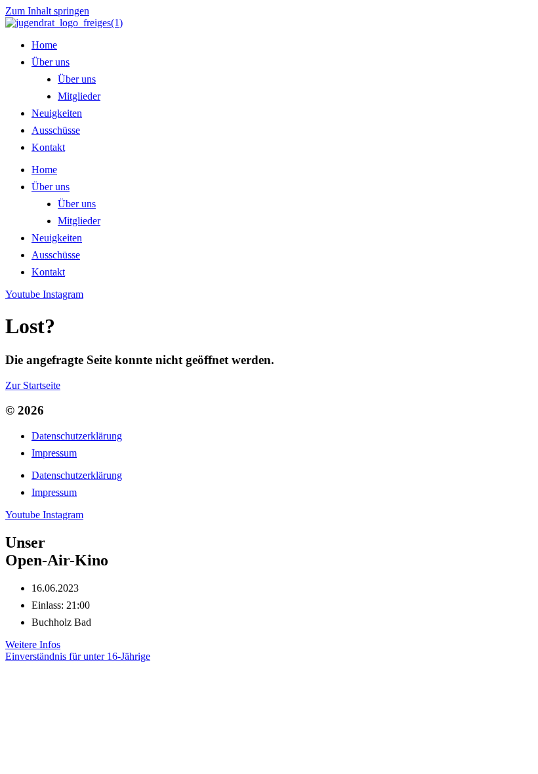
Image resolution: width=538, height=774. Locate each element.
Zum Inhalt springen (47, 10)
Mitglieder (79, 96)
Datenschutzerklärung (76, 435)
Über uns (50, 62)
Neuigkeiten (56, 113)
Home (44, 45)
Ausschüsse (55, 130)
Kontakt (48, 147)
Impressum (54, 452)
